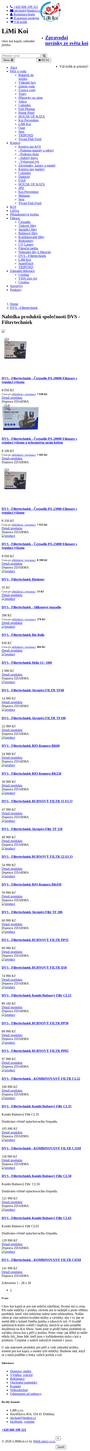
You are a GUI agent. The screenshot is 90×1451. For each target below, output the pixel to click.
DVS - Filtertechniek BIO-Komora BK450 (31, 884)
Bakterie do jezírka (26, 77)
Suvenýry (16, 286)
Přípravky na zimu (30, 97)
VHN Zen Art (27, 278)
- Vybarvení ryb (28, 161)
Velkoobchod (19, 1390)
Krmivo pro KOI (29, 146)
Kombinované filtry (31, 237)
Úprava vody (27, 90)
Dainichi (24, 176)
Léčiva (14, 210)
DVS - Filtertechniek (32, 256)
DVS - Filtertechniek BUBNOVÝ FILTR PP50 (35, 1023)
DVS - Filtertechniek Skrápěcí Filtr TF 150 (32, 829)
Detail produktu (12, 397)
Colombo (24, 105)
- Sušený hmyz (28, 158)
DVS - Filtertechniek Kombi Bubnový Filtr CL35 (36, 1106)
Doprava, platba (20, 1371)
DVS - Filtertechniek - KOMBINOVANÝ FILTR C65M (41, 1260)
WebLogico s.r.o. (44, 1441)
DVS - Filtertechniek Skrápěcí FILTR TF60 (33, 690)
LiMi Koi (24, 124)
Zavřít (60, 1447)
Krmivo (15, 143)
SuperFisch (25, 263)
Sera (21, 131)
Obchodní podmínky (23, 1382)
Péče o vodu (18, 71)
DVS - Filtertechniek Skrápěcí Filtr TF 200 (32, 912)
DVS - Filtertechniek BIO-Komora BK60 (31, 745)
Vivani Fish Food (29, 139)
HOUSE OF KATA (31, 116)
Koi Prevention (28, 120)
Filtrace (15, 218)
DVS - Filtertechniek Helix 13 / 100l (27, 662)
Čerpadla (24, 222)
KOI (13, 207)
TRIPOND (25, 135)
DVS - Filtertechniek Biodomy (23, 579)
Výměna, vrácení (21, 1375)
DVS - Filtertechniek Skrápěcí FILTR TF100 (34, 718)
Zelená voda (26, 86)
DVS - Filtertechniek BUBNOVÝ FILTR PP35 (35, 940)
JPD (21, 188)
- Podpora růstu (28, 154)
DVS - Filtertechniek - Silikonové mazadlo (31, 607)
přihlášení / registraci (24, 394)
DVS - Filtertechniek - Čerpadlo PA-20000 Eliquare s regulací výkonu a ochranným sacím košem (39, 440)
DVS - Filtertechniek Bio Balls (23, 635)
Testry (22, 94)
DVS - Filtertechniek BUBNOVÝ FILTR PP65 (35, 1051)
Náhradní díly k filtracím (34, 252)
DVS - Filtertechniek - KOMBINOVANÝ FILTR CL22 (41, 1078)
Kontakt (15, 1386)
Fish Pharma (26, 109)
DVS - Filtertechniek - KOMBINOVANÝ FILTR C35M (41, 1148)
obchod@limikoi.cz (23, 1418)
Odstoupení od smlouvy (26, 1394)
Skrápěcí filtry (27, 229)
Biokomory (25, 241)
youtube (29, 1421)
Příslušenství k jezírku (24, 214)
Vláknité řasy (27, 82)
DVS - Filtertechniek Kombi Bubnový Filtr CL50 (36, 1176)
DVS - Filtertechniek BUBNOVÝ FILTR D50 (34, 967)
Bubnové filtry (28, 233)
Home (14, 304)
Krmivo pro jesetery (31, 169)
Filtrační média (28, 248)
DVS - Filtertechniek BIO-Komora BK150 (31, 773)
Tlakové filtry (27, 225)
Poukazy (16, 289)
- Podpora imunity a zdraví (36, 150)
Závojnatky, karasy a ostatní (36, 165)
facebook (16, 1421)
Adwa (22, 101)
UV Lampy (26, 244)
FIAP (22, 180)
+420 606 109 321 (14, 1430)
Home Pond (26, 112)
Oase (21, 128)
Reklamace (17, 1378)
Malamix (24, 195)
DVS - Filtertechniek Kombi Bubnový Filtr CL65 (36, 1218)
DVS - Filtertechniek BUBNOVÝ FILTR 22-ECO (37, 856)
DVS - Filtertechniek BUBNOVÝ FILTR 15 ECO (37, 801)
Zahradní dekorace (22, 271)
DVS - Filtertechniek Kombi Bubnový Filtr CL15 (36, 995)
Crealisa (23, 274)
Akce (13, 67)
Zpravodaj (66, 40)
